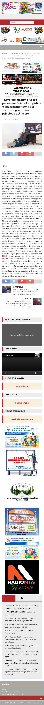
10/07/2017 (7, 119)
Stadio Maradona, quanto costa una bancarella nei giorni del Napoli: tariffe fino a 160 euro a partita (22, 654)
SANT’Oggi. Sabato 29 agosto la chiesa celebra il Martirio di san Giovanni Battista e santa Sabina (20, 639)
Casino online (22, 403)
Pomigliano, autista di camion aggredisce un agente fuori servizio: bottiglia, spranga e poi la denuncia (21, 671)
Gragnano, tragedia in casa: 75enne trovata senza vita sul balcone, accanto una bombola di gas (21, 663)
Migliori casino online (22, 419)
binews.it (17, 119)
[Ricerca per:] (22, 22)
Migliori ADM (22, 386)
